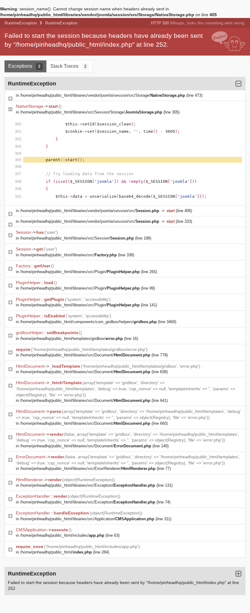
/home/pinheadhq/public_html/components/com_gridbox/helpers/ (88, 321)
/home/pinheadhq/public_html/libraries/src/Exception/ (87, 485)
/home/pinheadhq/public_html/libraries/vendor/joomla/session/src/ (89, 210)
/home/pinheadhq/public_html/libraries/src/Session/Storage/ (91, 112)
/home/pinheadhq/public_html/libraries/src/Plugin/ (80, 271)
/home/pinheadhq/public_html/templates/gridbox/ (71, 338)
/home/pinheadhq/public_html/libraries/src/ (68, 255)
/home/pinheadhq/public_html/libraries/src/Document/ (85, 355)
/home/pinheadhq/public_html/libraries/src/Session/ (77, 238)
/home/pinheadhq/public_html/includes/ (62, 535)
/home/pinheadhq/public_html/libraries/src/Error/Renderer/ (87, 468)
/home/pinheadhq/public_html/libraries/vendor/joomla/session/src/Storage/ (102, 95)
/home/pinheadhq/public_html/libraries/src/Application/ (87, 519)
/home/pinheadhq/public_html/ (56, 552)
